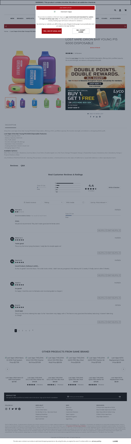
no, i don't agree (81, 31)
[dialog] (65, 222)
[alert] (65, 441)
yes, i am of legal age (52, 31)
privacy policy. (96, 441)
